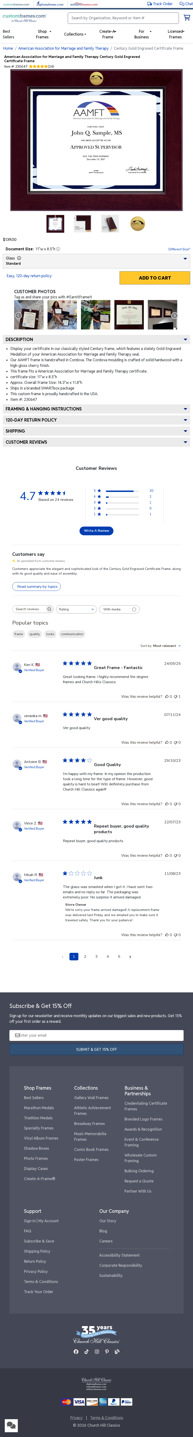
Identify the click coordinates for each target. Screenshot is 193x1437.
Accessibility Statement (119, 1255)
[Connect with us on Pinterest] (107, 1351)
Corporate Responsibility (120, 1265)
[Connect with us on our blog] (117, 1351)
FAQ (27, 1231)
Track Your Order (38, 1291)
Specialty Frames (38, 1128)
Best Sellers (34, 1097)
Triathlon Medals (38, 1118)
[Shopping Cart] (187, 18)
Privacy (76, 1417)
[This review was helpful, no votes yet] (167, 696)
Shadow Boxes (36, 1148)
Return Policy (35, 1261)
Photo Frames (36, 1158)
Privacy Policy (36, 1271)
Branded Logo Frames (143, 1119)
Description (19, 339)
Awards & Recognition (143, 1129)
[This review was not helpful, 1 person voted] (175, 696)
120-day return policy (31, 420)
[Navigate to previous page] (62, 956)
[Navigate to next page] (130, 956)
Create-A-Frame (108, 34)
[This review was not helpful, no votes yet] (175, 742)
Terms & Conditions (41, 1281)
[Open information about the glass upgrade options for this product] (19, 258)
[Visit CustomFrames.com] (16, 3)
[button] (186, 3)
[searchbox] (28, 609)
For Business (141, 34)
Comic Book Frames (91, 1149)
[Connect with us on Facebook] (76, 1351)
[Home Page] (96, 1383)
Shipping (15, 431)
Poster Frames (86, 1159)
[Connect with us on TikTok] (86, 1351)
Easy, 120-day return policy (29, 275)
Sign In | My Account (41, 1220)
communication (72, 634)
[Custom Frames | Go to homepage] (24, 18)
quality (35, 634)
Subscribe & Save (39, 1241)
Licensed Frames (175, 34)
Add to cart (155, 278)
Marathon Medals (39, 1107)
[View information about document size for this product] (58, 249)
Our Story (107, 1220)
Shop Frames (42, 34)
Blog (103, 1231)
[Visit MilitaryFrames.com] (84, 3)
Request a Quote (139, 1181)
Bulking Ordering (139, 1171)
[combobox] (76, 609)
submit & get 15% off (96, 1049)
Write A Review (96, 530)
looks (50, 634)
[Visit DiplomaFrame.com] (50, 3)
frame (18, 634)
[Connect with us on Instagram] (97, 1351)
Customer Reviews (26, 442)
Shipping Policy (37, 1251)
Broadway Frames (89, 1123)
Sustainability (111, 1275)
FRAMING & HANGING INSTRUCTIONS (44, 409)
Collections (73, 34)
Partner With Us (138, 1191)
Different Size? (179, 249)
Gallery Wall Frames (91, 1097)
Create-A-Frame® (39, 1178)
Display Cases (36, 1168)
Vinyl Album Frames (41, 1138)
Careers (106, 1241)
